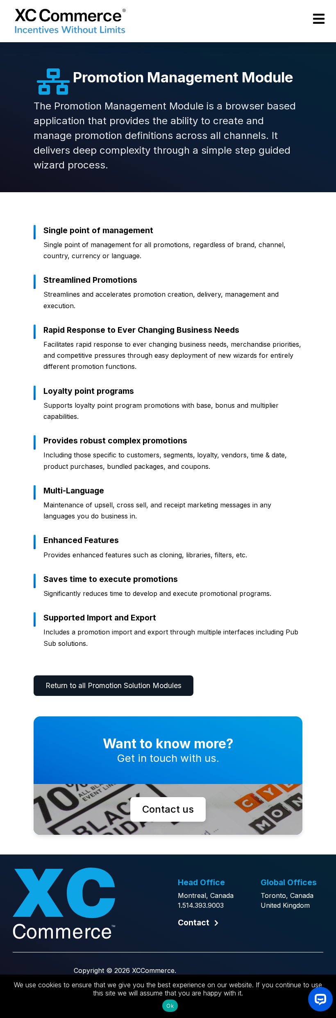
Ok (170, 1005)
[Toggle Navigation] (318, 19)
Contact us (168, 809)
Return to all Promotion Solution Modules (113, 685)
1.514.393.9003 (201, 905)
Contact (193, 922)
